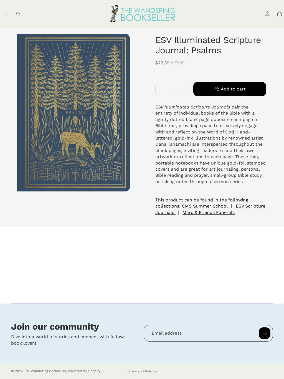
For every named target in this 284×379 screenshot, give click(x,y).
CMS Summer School (205, 206)
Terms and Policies (142, 371)
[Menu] (6, 13)
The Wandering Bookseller (45, 371)
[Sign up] (264, 333)
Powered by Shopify (84, 371)
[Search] (18, 14)
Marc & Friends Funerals (208, 212)
